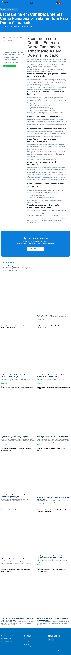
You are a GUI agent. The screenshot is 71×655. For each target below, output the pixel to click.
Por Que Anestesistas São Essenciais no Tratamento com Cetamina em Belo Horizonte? (17, 375)
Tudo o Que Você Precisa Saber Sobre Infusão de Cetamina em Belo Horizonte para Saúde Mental (15, 436)
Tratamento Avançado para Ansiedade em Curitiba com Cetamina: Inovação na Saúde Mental (52, 375)
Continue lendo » (4, 272)
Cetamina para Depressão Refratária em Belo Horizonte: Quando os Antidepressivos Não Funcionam (53, 556)
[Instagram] (57, 3)
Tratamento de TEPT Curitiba (45, 315)
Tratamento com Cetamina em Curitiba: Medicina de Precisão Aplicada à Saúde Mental (16, 495)
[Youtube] (59, 3)
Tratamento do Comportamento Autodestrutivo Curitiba (17, 266)
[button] (31, 3)
